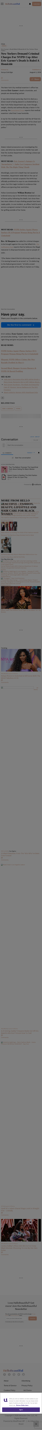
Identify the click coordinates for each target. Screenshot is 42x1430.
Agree (21, 1409)
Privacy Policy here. (22, 1405)
